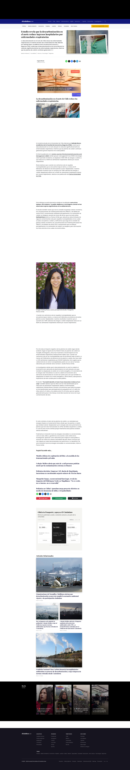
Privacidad (39, 744)
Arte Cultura (74, 26)
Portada (82, 736)
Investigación (97, 21)
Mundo (50, 21)
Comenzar (45, 540)
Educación (85, 753)
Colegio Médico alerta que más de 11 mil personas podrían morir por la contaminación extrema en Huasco (57, 464)
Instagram (53, 738)
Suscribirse (59, 540)
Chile (54, 21)
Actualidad (33, 53)
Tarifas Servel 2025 (87, 761)
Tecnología (98, 753)
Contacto (38, 742)
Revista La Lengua (85, 746)
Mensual (72, 519)
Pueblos (48, 26)
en (107, 761)
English (72, 21)
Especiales (74, 753)
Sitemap (94, 761)
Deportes (104, 753)
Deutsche (77, 21)
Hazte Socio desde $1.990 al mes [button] (100, 26)
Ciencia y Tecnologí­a (42, 53)
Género (60, 26)
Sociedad (66, 26)
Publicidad (39, 740)
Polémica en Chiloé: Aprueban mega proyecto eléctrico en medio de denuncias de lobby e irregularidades (57, 489)
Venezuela (68, 740)
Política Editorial (40, 738)
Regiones (51, 53)
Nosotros (61, 761)
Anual (77, 519)
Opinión (84, 21)
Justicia (54, 26)
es (104, 761)
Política (24, 26)
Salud (65, 753)
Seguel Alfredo (40, 61)
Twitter (53, 740)
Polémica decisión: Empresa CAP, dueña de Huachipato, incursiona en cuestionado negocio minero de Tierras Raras (58, 472)
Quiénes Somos (40, 736)
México (58, 21)
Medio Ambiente (32, 26)
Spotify (53, 746)
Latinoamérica (65, 21)
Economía (41, 26)
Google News (43, 498)
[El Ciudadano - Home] (27, 21)
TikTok (52, 744)
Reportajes (83, 744)
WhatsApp (60, 498)
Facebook (53, 736)
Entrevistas (90, 21)
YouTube (75, 498)
